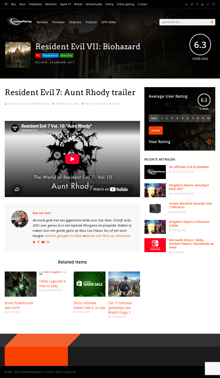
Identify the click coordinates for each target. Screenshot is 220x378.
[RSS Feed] (186, 4)
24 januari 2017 (62, 62)
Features (75, 22)
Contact (142, 4)
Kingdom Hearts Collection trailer (189, 223)
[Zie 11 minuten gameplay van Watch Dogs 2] (124, 295)
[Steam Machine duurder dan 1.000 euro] (155, 214)
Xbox (22, 4)
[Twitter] (192, 4)
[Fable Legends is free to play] (55, 271)
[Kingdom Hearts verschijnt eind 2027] (155, 196)
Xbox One (66, 55)
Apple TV (65, 4)
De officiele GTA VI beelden (189, 167)
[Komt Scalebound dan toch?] (21, 295)
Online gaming (125, 4)
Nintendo (51, 4)
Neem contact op (65, 371)
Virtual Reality (94, 4)
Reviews (42, 22)
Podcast (91, 22)
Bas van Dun (15, 103)
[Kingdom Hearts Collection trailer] (155, 233)
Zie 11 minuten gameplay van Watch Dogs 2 (120, 308)
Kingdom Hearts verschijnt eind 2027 (189, 187)
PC (6, 4)
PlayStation (35, 4)
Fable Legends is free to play (52, 283)
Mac (13, 4)
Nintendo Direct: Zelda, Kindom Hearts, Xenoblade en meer (191, 243)
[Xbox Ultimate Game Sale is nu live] (89, 295)
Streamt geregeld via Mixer (63, 236)
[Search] (212, 22)
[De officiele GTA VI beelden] (155, 178)
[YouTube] (202, 4)
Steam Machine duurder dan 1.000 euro (190, 205)
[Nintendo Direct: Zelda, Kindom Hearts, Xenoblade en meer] (155, 251)
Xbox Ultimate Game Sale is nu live (89, 305)
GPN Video (108, 22)
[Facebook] (197, 4)
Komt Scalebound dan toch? (19, 305)
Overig (109, 4)
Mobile (78, 4)
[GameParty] (18, 26)
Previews (58, 22)
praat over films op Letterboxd (108, 236)
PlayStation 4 (50, 55)
